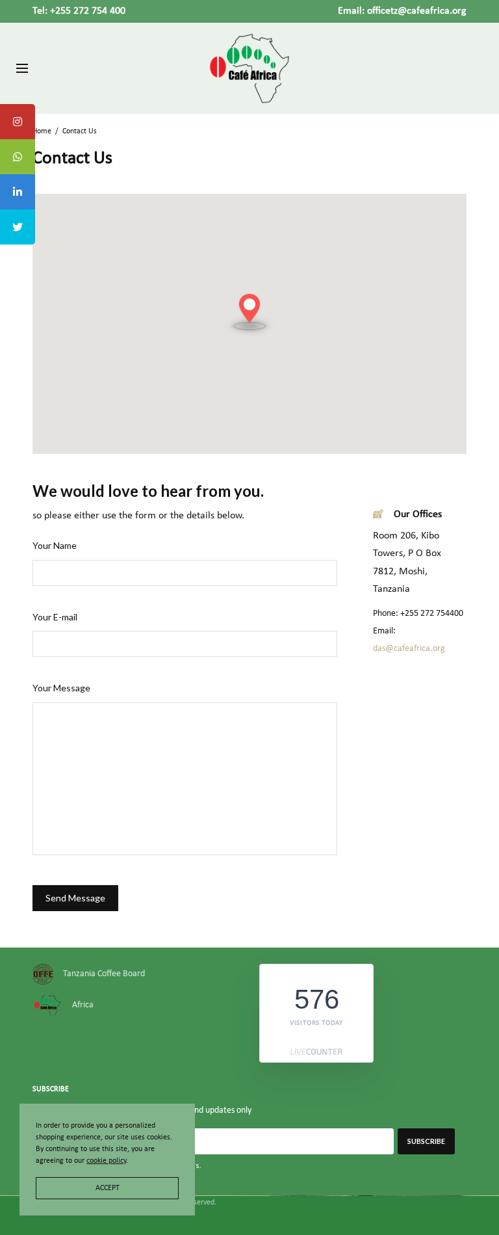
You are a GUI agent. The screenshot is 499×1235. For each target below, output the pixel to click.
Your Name (54, 545)
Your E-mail (54, 616)
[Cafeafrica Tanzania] (249, 68)
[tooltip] (17, 121)
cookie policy (106, 1161)
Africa (83, 1005)
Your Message (61, 687)
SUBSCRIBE (426, 1141)
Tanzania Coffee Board (104, 974)
